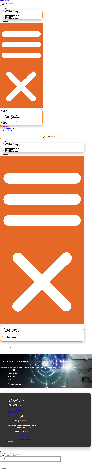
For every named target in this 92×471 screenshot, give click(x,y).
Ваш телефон (11, 373)
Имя (1, 452)
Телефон (2, 453)
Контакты (5, 21)
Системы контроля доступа (12, 15)
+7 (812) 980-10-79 (25, 436)
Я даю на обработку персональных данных (20, 380)
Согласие (10, 379)
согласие (14, 380)
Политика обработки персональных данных (22, 429)
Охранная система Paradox (12, 11)
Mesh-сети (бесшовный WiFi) (12, 12)
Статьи (4, 20)
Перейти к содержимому (4, 0)
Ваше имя (10, 369)
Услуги (5, 8)
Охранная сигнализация (11, 18)
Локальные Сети (9, 16)
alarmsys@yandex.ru (8, 130)
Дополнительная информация (6, 455)
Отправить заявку (30, 461)
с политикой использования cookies (33, 466)
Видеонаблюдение (10, 14)
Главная (5, 7)
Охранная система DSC (11, 10)
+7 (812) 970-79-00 (8, 128)
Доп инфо (10, 376)
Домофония (8, 17)
